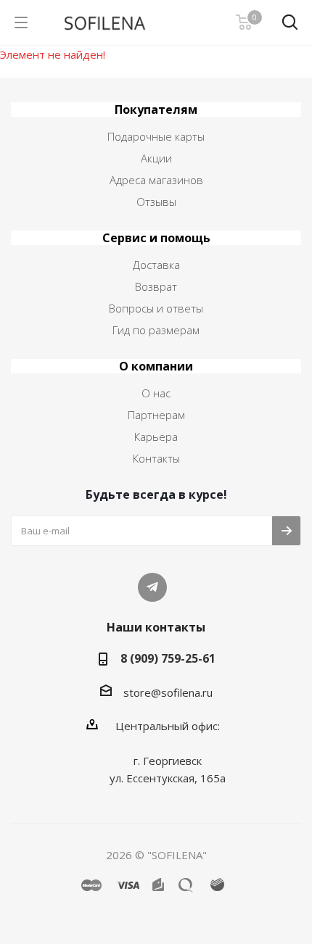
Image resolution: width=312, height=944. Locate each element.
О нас (156, 393)
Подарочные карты (156, 136)
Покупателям (156, 109)
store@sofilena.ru (168, 692)
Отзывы (156, 201)
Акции (156, 158)
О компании (156, 366)
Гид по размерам (156, 330)
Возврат (156, 286)
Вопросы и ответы (156, 308)
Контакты (156, 458)
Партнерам (156, 414)
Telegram (152, 587)
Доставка (156, 264)
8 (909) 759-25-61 (167, 658)
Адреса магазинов (156, 180)
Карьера (156, 436)
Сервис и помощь (156, 238)
